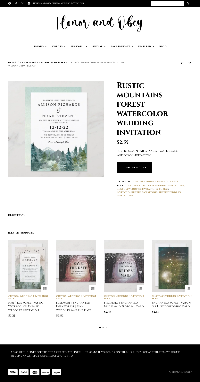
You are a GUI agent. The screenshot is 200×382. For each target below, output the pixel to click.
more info (65, 356)
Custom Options (134, 167)
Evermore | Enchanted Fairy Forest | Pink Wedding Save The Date (73, 306)
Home (12, 62)
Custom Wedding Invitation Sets (43, 62)
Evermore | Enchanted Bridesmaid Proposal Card (124, 304)
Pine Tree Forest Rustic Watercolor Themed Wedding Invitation (25, 306)
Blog (163, 46)
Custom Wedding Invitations (137, 189)
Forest (163, 189)
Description (16, 215)
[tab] (35, 215)
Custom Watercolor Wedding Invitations (154, 185)
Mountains (149, 192)
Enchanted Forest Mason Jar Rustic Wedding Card (171, 304)
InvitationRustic (129, 192)
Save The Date (120, 46)
